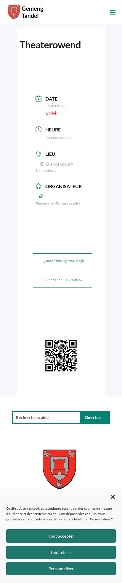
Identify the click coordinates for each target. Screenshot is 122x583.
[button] (113, 497)
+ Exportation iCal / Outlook (62, 280)
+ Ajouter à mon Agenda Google (62, 260)
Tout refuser (61, 552)
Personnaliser (61, 568)
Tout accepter (61, 536)
